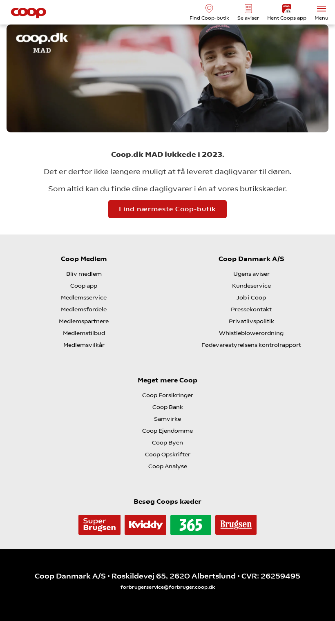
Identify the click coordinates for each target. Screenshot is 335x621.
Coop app (83, 285)
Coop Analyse (167, 466)
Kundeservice (251, 285)
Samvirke (167, 418)
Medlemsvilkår (84, 345)
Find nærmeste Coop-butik (167, 209)
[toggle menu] (321, 8)
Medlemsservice (84, 297)
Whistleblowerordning (251, 333)
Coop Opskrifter (167, 454)
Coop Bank (167, 407)
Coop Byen (167, 442)
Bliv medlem (84, 273)
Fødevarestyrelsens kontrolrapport (251, 345)
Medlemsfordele (84, 309)
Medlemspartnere (84, 321)
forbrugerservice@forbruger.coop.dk (168, 587)
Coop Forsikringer (167, 395)
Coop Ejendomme (167, 430)
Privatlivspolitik (251, 321)
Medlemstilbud (84, 333)
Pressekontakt (251, 309)
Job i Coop (251, 297)
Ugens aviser (251, 273)
